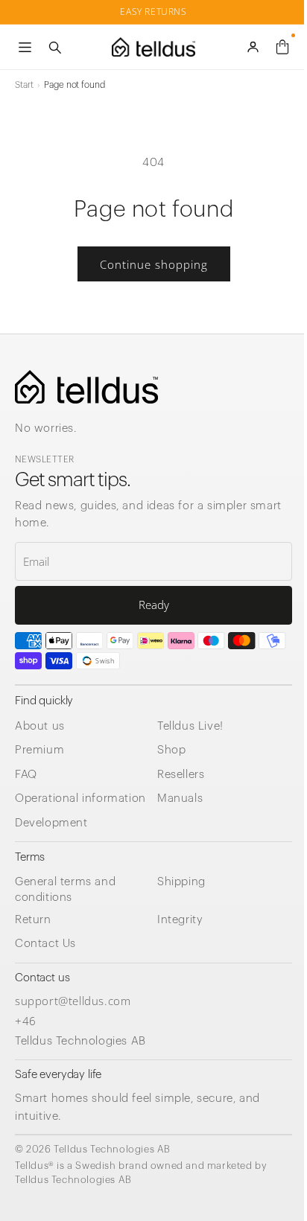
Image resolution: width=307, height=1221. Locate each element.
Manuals (180, 798)
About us (40, 726)
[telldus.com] (86, 387)
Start (24, 84)
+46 (26, 1020)
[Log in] (252, 47)
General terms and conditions (65, 889)
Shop (171, 750)
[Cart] (282, 47)
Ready (154, 604)
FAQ (26, 774)
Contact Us (45, 943)
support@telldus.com (72, 1000)
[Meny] (24, 47)
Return (33, 919)
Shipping (181, 881)
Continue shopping (154, 264)
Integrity (180, 919)
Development (51, 823)
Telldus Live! (190, 726)
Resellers (180, 774)
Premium (39, 750)
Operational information (80, 798)
